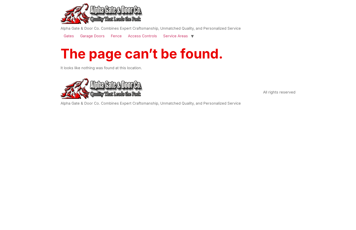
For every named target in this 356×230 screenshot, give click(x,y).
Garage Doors (92, 36)
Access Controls (142, 36)
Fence (116, 36)
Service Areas (175, 36)
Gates (69, 36)
